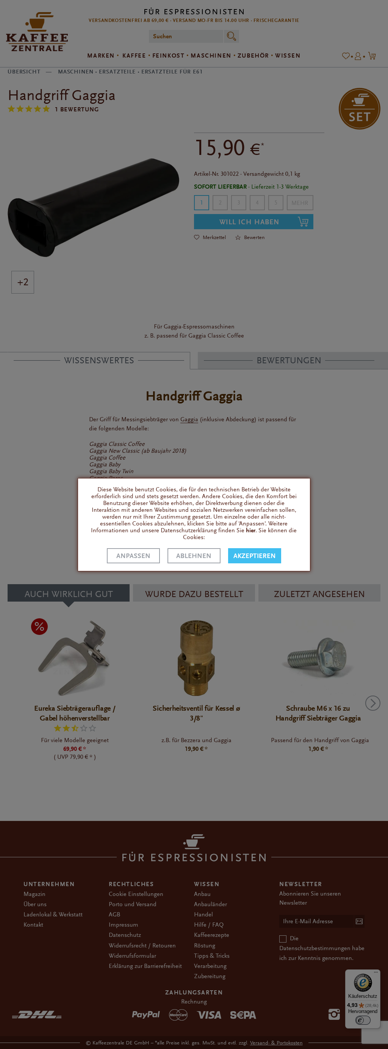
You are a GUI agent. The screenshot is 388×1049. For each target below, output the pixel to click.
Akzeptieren (254, 556)
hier (250, 530)
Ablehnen (193, 556)
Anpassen (133, 556)
